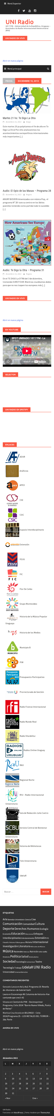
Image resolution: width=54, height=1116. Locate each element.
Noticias (26, 952)
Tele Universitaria (27, 860)
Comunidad (28, 924)
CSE (21, 500)
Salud (25, 956)
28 (40, 1088)
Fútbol (17, 942)
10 (13, 1078)
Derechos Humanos (27, 929)
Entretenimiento (27, 938)
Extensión (24, 544)
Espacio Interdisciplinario (31, 529)
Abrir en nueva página (13, 60)
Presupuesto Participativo (31, 677)
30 (6, 1093)
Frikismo (12, 942)
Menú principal (14, 68)
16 (6, 1083)
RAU (21, 765)
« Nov (7, 1098)
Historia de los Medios (29, 632)
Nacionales (18, 951)
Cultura (40, 924)
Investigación (10, 946)
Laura (5, 994)
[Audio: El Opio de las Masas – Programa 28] (27, 166)
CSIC (21, 514)
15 (47, 1078)
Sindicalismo (33, 957)
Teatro (38, 961)
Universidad (8, 971)
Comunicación (12, 924)
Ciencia (28, 919)
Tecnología (8, 967)
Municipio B (25, 647)
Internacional (40, 942)
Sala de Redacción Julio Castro (33, 813)
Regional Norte (26, 779)
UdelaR (22, 875)
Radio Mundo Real (28, 721)
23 (6, 1088)
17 (13, 1083)
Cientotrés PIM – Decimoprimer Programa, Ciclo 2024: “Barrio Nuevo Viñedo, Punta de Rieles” (27, 1005)
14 (40, 1078)
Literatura (24, 946)
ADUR (22, 456)
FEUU (22, 559)
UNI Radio (20, 22)
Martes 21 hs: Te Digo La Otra (19, 118)
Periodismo (6, 957)
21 (40, 1083)
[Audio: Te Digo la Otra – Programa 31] (27, 242)
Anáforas (23, 470)
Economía (7, 934)
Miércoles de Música (37, 946)
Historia (28, 942)
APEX (22, 485)
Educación (18, 933)
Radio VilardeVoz (27, 736)
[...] (21, 136)
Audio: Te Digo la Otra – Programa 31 (23, 270)
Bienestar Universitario (16, 919)
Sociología (21, 961)
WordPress (18, 1112)
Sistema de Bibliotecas (30, 846)
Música (8, 951)
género (23, 942)
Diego (28, 122)
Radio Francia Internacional (32, 706)
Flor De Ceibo (25, 589)
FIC (21, 574)
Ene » (35, 1098)
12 (27, 1078)
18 (20, 1083)
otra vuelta (43, 952)
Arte (5, 919)
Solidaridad (30, 962)
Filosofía (5, 942)
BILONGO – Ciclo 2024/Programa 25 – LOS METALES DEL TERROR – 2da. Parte (26, 1016)
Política (15, 956)
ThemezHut (45, 1112)
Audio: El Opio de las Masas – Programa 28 (27, 190)
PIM (21, 662)
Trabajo (18, 967)
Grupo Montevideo (28, 603)
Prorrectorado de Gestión (31, 692)
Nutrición (34, 951)
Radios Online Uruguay (34, 750)
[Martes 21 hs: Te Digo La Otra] (27, 100)
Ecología (44, 928)
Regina (29, 194)
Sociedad (9, 961)
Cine (33, 919)
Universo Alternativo (21, 972)
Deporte (8, 928)
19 (27, 1083)
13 (34, 1078)
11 (20, 1078)
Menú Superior (14, 3)
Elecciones (29, 934)
